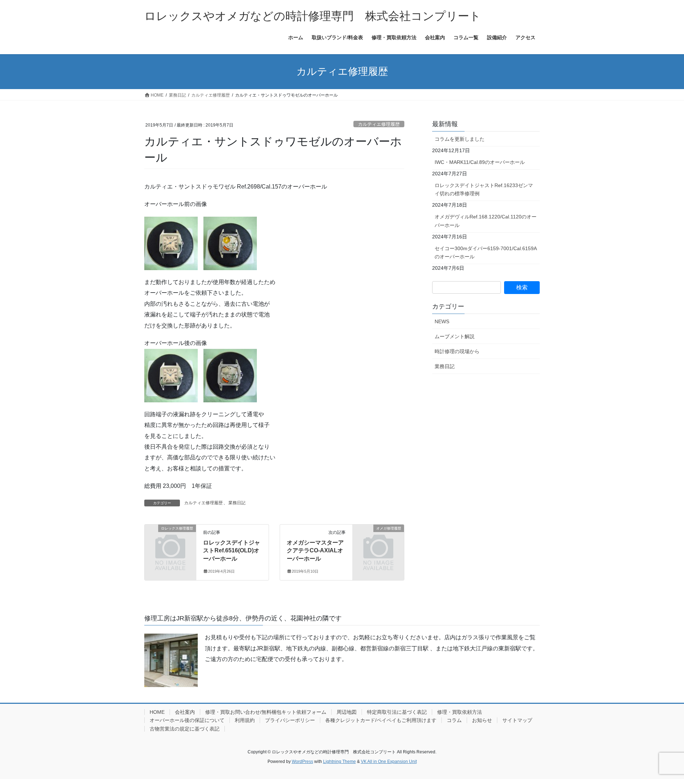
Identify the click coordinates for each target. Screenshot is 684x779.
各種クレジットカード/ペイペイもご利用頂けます (380, 720)
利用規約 (245, 720)
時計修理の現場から (457, 351)
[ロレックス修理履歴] (170, 540)
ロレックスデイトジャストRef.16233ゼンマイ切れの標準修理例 (484, 189)
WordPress (302, 761)
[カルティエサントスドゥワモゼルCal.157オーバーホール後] (230, 375)
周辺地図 (347, 712)
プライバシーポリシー (290, 720)
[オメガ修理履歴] (378, 540)
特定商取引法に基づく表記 (397, 712)
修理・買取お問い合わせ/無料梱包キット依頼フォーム (265, 712)
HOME (157, 712)
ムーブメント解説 (455, 336)
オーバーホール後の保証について (187, 720)
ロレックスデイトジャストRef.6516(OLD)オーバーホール (231, 551)
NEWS (442, 321)
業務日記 (236, 502)
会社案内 (185, 712)
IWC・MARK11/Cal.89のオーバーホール (480, 162)
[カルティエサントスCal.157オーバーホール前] (230, 243)
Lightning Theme (339, 761)
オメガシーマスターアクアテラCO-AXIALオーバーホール (315, 551)
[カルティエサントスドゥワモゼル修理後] (171, 375)
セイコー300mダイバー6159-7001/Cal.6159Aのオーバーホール (486, 252)
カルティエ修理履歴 (379, 124)
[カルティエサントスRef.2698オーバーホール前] (171, 243)
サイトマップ (517, 720)
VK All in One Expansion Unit (389, 761)
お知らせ (482, 720)
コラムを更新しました (459, 139)
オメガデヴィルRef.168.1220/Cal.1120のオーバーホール (486, 221)
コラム (454, 720)
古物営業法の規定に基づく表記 (184, 729)
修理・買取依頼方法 (459, 712)
